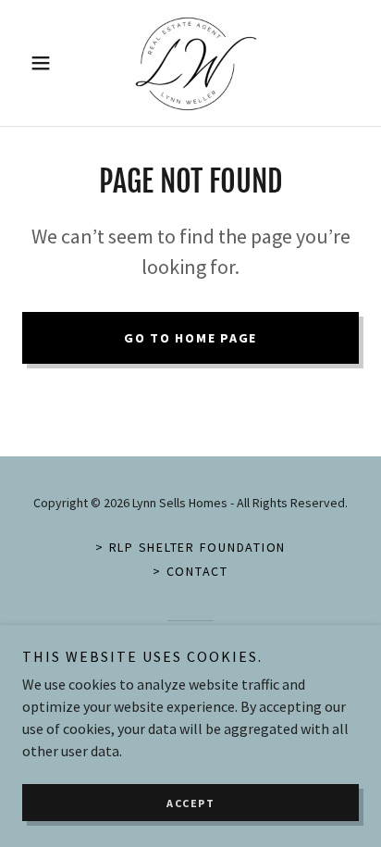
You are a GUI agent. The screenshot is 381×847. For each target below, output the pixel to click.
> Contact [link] (190, 571)
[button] (47, 62)
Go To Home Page (190, 338)
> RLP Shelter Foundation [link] (190, 547)
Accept (190, 803)
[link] (190, 63)
